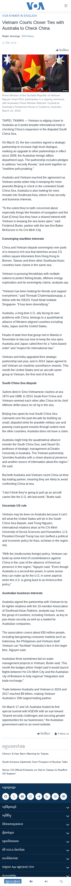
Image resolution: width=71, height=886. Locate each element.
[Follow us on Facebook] (5, 796)
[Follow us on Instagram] (30, 796)
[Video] (31, 881)
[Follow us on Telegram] (38, 796)
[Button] (62, 50)
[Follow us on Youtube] (22, 796)
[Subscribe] (63, 796)
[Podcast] (55, 796)
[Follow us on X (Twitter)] (13, 796)
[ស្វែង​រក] (61, 881)
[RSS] (47, 796)
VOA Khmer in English (19, 15)
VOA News (27, 36)
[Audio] (46, 881)
